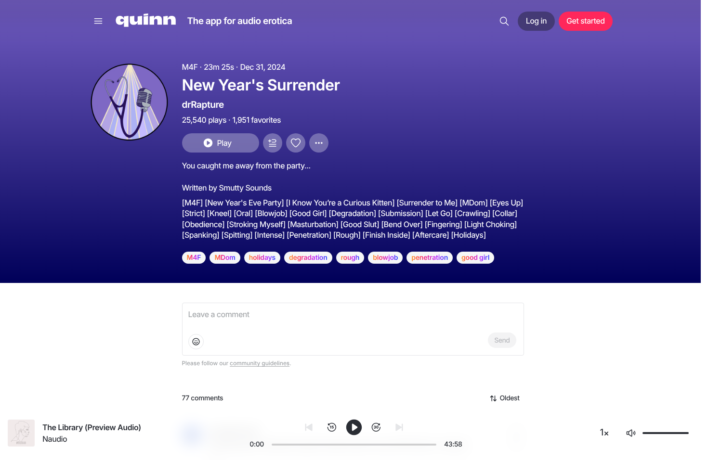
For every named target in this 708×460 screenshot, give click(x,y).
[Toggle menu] (98, 21)
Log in (536, 21)
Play (224, 143)
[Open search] (504, 21)
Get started (585, 21)
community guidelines (259, 363)
